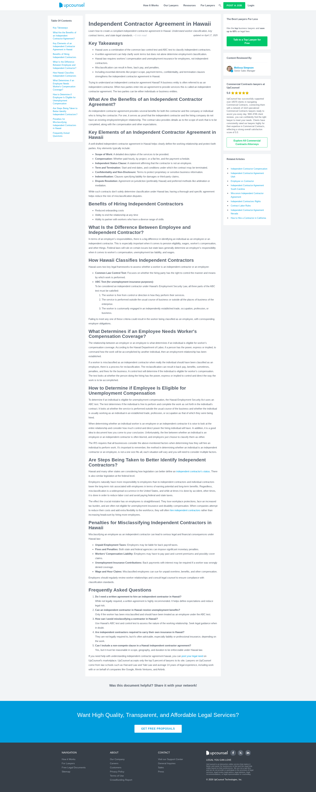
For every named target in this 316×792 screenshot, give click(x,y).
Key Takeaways (60, 28)
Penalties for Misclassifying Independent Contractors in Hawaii (64, 123)
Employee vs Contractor (242, 181)
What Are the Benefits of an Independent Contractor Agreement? (64, 35)
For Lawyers (208, 5)
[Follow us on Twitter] (240, 752)
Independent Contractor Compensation (249, 169)
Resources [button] (189, 5)
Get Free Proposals (158, 728)
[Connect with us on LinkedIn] (248, 753)
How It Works (151, 5)
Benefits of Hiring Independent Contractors (64, 55)
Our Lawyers (171, 5)
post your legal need (192, 656)
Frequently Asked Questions (61, 134)
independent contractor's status (193, 471)
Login (251, 5)
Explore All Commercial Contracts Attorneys (247, 142)
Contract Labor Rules (241, 205)
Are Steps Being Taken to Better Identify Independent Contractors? (65, 111)
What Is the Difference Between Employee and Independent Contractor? (64, 65)
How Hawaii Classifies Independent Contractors (64, 74)
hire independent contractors (185, 510)
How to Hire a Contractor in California (248, 218)
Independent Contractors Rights (246, 201)
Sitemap (66, 771)
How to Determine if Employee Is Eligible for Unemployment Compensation (64, 99)
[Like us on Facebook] (233, 753)
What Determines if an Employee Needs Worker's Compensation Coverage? (64, 85)
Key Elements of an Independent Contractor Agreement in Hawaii (64, 46)
